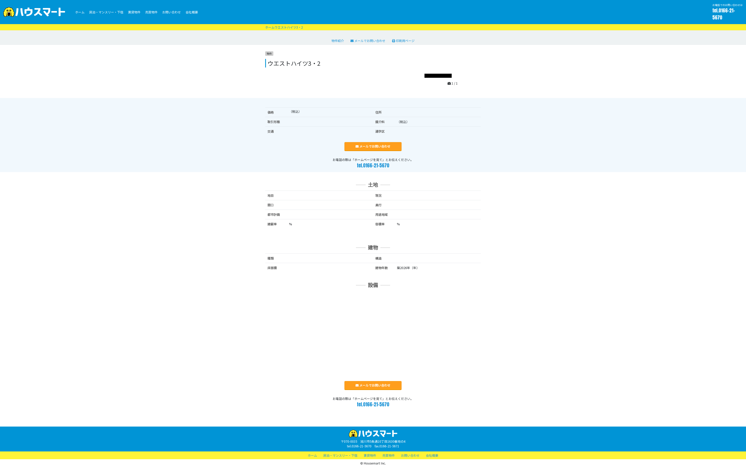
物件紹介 (337, 40)
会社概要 (192, 12)
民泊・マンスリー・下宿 (106, 12)
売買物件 (151, 12)
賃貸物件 (134, 12)
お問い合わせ (171, 12)
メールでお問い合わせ (369, 40)
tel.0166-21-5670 (723, 14)
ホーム (80, 12)
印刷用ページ (405, 40)
